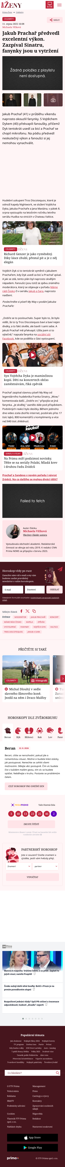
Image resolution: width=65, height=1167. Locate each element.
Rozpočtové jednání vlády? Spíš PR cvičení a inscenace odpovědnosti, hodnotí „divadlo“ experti (31, 1003)
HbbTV (10, 1100)
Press (35, 1091)
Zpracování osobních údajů (42, 1107)
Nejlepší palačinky (34, 1062)
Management (38, 1086)
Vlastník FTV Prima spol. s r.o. (16, 1120)
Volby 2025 (35, 1051)
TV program (19, 1044)
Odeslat (54, 589)
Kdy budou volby (16, 1048)
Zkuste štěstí (31, 824)
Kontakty (37, 1100)
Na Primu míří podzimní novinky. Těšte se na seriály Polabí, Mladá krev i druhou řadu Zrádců (30, 462)
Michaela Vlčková (11, 27)
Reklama (11, 1096)
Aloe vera (44, 1055)
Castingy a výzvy (40, 1096)
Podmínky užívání (16, 1105)
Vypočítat (32, 877)
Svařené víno (47, 1051)
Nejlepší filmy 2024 (32, 1041)
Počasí (48, 1044)
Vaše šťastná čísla (46, 804)
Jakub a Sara (36, 291)
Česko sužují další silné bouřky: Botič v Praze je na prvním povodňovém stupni (29, 988)
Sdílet (53, 21)
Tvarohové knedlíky (15, 1062)
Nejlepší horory (48, 1041)
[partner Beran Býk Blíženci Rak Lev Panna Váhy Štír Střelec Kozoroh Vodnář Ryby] (46, 866)
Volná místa (13, 1091)
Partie (41, 1044)
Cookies (11, 1113)
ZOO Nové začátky (33, 1048)
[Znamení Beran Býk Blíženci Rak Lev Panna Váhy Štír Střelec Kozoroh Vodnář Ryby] (35, 589)
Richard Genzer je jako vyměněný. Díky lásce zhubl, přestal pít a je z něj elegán (30, 258)
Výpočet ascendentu (43, 1058)
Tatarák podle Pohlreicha (27, 1055)
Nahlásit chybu (14, 1126)
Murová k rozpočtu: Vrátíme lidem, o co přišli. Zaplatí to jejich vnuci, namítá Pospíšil (31, 972)
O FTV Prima (13, 1086)
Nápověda (37, 1113)
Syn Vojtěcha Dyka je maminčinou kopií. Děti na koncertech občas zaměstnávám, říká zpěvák (28, 380)
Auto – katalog (50, 1048)
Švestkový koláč (51, 1062)
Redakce (36, 1118)
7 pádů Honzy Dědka (20, 1051)
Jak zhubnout (15, 1041)
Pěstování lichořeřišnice (23, 1058)
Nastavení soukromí (42, 1126)
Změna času (31, 1044)
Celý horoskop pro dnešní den (26, 786)
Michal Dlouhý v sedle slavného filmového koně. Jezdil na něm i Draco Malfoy (25, 693)
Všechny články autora (35, 534)
